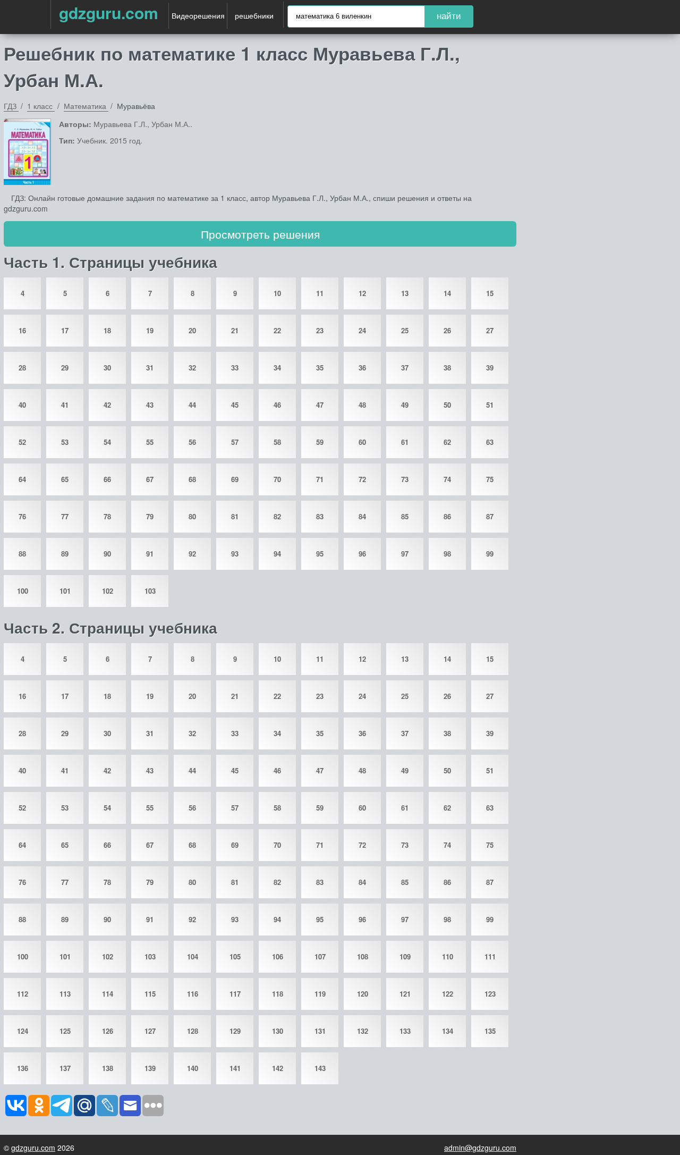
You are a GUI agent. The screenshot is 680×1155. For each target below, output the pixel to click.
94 (277, 554)
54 (107, 442)
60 (362, 442)
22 (277, 330)
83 (320, 516)
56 (192, 442)
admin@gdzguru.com (480, 1147)
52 (22, 442)
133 (405, 1031)
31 (150, 367)
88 (22, 554)
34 (277, 367)
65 (65, 479)
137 (65, 1068)
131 (320, 1031)
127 (150, 1031)
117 (235, 994)
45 (235, 405)
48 (362, 405)
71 (320, 479)
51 (490, 405)
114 (107, 994)
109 (405, 956)
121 (405, 994)
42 (107, 405)
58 (277, 442)
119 (320, 994)
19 (150, 330)
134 (447, 1031)
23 (320, 330)
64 (22, 479)
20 (192, 330)
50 (447, 405)
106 (277, 956)
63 (490, 442)
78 (107, 516)
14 (447, 293)
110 (447, 956)
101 (65, 591)
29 (65, 367)
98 (447, 554)
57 (235, 442)
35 (320, 367)
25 (405, 330)
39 (490, 367)
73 (405, 479)
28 (22, 367)
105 (235, 956)
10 (277, 293)
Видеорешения (198, 15)
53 (65, 442)
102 (107, 591)
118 (277, 994)
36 (362, 367)
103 (150, 591)
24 (362, 330)
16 (22, 330)
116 (192, 994)
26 (447, 330)
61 (405, 442)
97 (405, 554)
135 (490, 1031)
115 (150, 994)
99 (490, 554)
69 (235, 479)
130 (277, 1031)
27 (490, 330)
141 (235, 1068)
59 (320, 442)
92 (192, 554)
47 (320, 405)
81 (235, 516)
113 (65, 994)
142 (277, 1068)
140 (192, 1068)
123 (490, 994)
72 (362, 479)
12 (362, 293)
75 (490, 479)
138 (107, 1068)
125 (65, 1031)
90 (107, 554)
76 (22, 516)
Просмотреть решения (260, 234)
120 (362, 994)
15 (490, 293)
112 (22, 994)
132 (362, 1031)
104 (192, 956)
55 (150, 442)
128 (192, 1031)
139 (150, 1068)
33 (235, 367)
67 (150, 479)
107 (320, 956)
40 (22, 405)
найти (449, 16)
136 (22, 1068)
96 (362, 554)
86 (447, 516)
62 (447, 442)
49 (405, 405)
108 (362, 956)
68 (192, 479)
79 (150, 516)
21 (235, 330)
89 (65, 554)
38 (447, 367)
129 (235, 1031)
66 (107, 479)
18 (107, 330)
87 (490, 516)
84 (362, 516)
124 (22, 1031)
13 (405, 293)
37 (405, 367)
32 (192, 367)
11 (320, 293)
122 (447, 994)
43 (150, 405)
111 (490, 956)
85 (405, 516)
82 (277, 516)
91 (150, 554)
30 (107, 367)
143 (320, 1068)
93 (235, 554)
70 (277, 479)
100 (22, 591)
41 (65, 405)
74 (447, 479)
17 (65, 330)
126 (107, 1031)
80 (192, 516)
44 (192, 405)
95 (320, 554)
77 (65, 516)
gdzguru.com (108, 12)
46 (277, 405)
